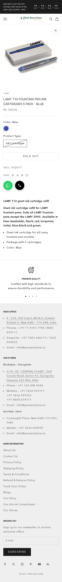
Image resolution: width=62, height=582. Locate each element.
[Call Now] (19, 185)
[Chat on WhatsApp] (8, 185)
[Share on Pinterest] (22, 175)
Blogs (7, 492)
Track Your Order (14, 486)
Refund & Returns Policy (19, 480)
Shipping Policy (13, 468)
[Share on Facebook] (13, 175)
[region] (31, 279)
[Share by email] (26, 175)
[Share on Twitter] (17, 175)
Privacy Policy (12, 462)
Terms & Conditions (16, 474)
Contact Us (10, 456)
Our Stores (10, 510)
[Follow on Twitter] (13, 564)
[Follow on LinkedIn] (48, 564)
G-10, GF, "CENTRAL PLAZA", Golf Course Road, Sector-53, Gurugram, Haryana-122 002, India (30, 376)
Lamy (6, 93)
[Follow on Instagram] (22, 564)
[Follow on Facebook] (5, 564)
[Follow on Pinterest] (30, 564)
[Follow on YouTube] (39, 564)
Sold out (31, 156)
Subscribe (17, 551)
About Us (9, 450)
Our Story (9, 498)
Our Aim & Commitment (19, 504)
